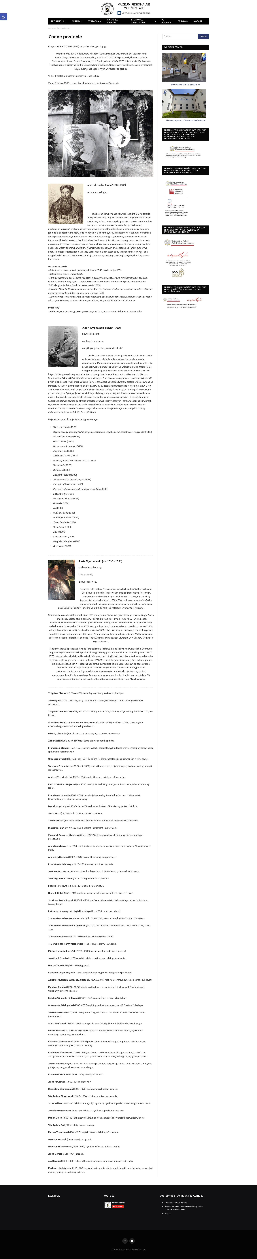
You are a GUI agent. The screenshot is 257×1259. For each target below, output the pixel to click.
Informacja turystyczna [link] (138, 21)
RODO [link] (168, 1213)
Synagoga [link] (93, 21)
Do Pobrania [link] (166, 21)
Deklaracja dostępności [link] (176, 1202)
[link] (3, 16)
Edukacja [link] (183, 21)
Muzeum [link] (76, 21)
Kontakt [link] (197, 21)
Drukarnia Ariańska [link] (112, 21)
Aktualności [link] (57, 21)
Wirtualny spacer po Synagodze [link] (185, 84)
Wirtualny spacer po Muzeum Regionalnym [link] (185, 120)
